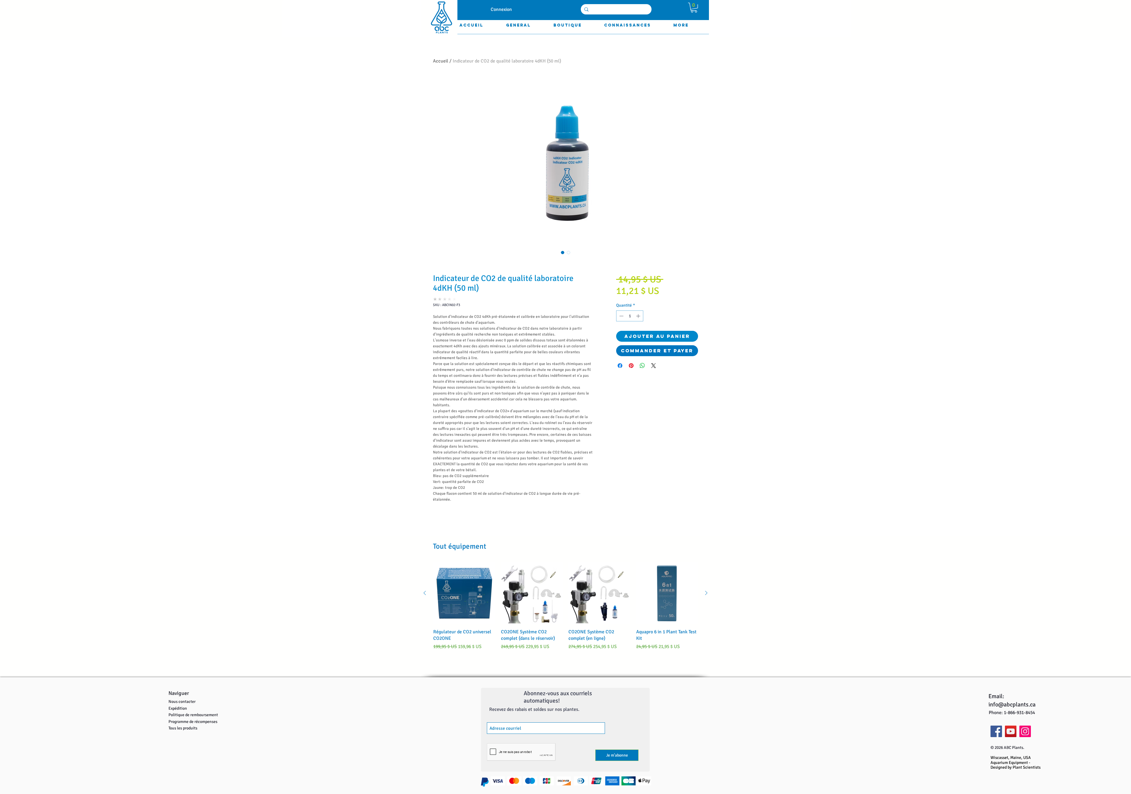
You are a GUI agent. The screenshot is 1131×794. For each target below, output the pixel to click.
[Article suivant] (706, 592)
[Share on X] (653, 365)
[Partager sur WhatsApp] (642, 365)
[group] (565, 609)
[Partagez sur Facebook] (620, 365)
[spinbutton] (629, 316)
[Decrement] (620, 316)
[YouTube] (1010, 731)
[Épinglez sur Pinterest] (631, 365)
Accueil (440, 61)
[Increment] (638, 316)
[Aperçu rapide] (464, 593)
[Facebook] (996, 731)
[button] (694, 8)
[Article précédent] (424, 592)
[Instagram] (1025, 731)
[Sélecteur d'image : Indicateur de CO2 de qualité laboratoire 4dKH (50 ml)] (563, 252)
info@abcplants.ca (1012, 704)
